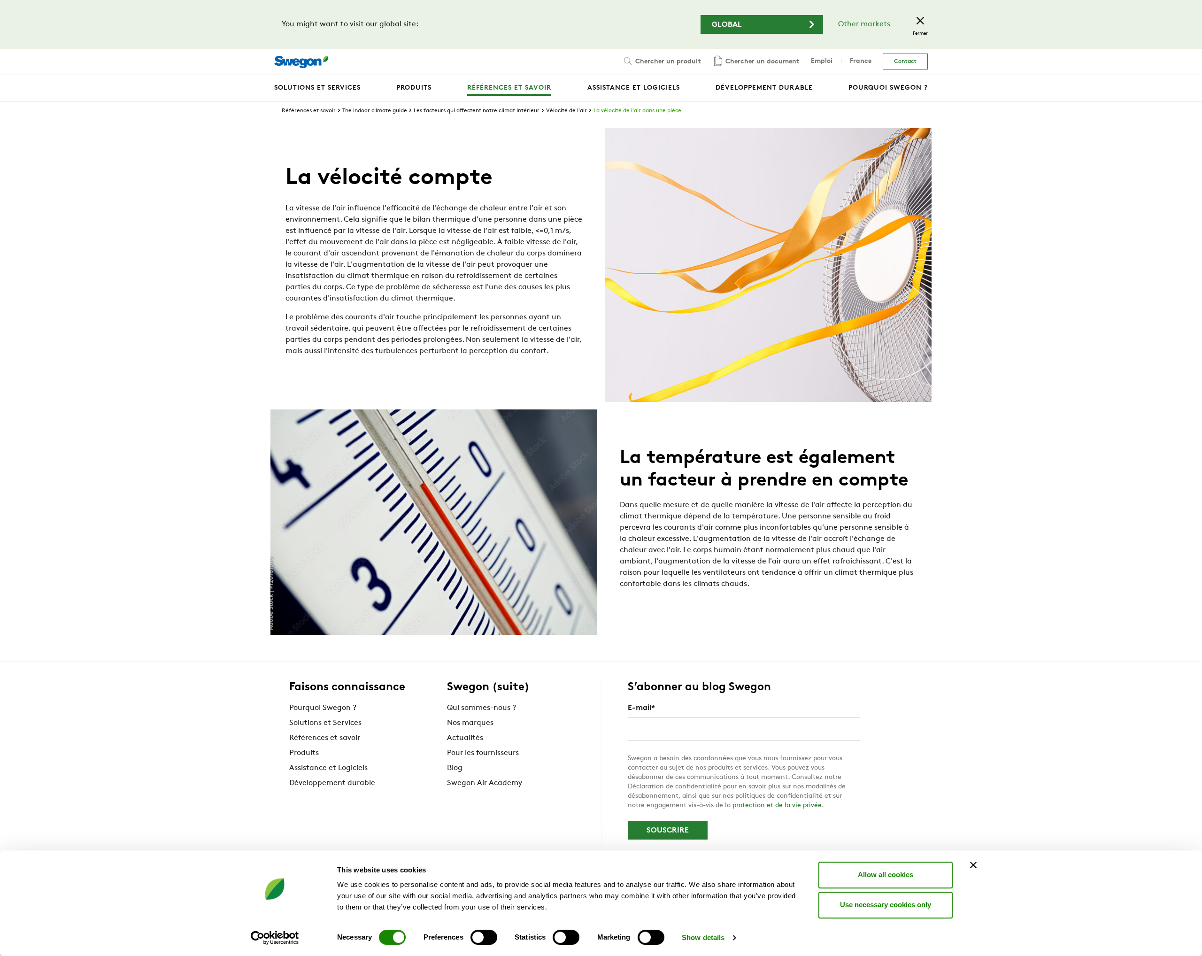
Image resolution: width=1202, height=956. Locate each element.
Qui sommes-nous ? (481, 708)
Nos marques (470, 723)
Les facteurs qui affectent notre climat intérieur (476, 111)
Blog (454, 768)
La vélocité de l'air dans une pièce (637, 111)
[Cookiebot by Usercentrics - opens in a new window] (275, 938)
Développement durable (332, 783)
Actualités (465, 738)
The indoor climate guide (374, 111)
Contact (905, 61)
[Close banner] (973, 865)
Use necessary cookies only (885, 905)
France (860, 61)
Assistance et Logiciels (328, 768)
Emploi (821, 61)
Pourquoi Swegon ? (322, 708)
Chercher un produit (667, 61)
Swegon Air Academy (484, 783)
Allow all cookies (885, 875)
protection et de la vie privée (777, 805)
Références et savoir (309, 111)
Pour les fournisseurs (483, 753)
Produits (304, 753)
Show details (703, 937)
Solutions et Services (325, 723)
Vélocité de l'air (566, 111)
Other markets (864, 24)
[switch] (483, 937)
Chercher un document (762, 61)
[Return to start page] (301, 62)
